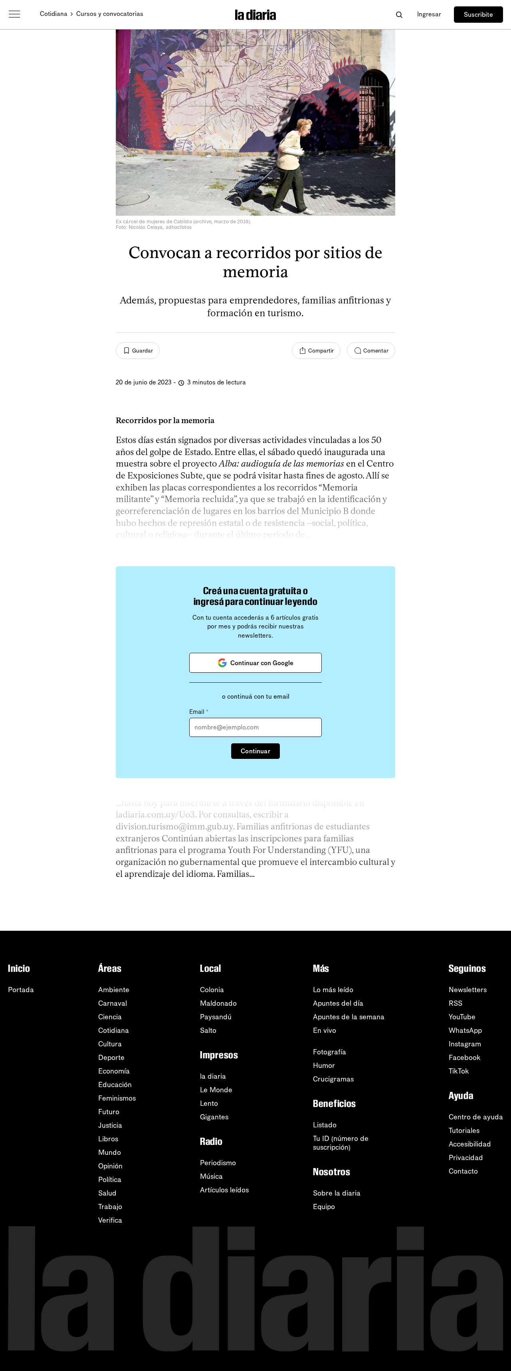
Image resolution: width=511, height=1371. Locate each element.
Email (198, 711)
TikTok (459, 1071)
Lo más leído (333, 989)
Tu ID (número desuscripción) (340, 1143)
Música (211, 1176)
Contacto (463, 1171)
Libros (108, 1139)
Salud (107, 1193)
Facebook (465, 1057)
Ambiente (113, 989)
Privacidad (466, 1157)
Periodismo (218, 1162)
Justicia (110, 1125)
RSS (455, 1003)
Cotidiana (53, 14)
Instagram (465, 1044)
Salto (208, 1030)
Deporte (111, 1057)
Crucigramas (333, 1079)
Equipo (324, 1206)
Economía (114, 1071)
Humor (324, 1065)
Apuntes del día (338, 1003)
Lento (209, 1103)
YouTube (462, 1016)
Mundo (109, 1152)
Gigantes (214, 1117)
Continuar (255, 751)
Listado (325, 1125)
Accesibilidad (470, 1144)
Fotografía (329, 1052)
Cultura (110, 1044)
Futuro (108, 1111)
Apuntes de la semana (348, 1016)
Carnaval (112, 1003)
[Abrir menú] (14, 14)
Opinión (110, 1166)
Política (109, 1179)
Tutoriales (464, 1130)
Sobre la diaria (336, 1193)
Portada (21, 989)
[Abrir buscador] (399, 14)
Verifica (110, 1220)
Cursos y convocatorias (109, 14)
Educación (115, 1084)
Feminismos (117, 1098)
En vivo (324, 1030)
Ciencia (110, 1016)
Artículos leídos (224, 1190)
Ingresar (429, 14)
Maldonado (218, 1003)
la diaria (213, 1076)
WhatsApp (465, 1030)
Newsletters (468, 989)
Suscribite (478, 14)
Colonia (212, 989)
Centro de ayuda (476, 1117)
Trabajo (110, 1206)
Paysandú (216, 1016)
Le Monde (216, 1089)
